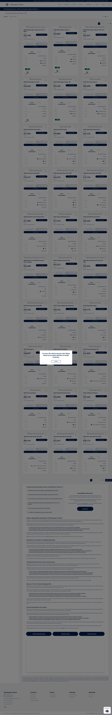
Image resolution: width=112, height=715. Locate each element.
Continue (56, 361)
